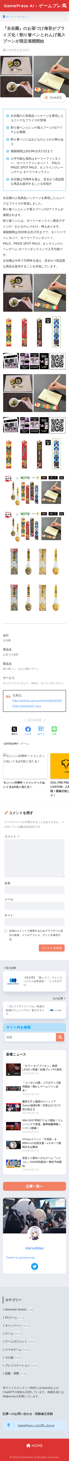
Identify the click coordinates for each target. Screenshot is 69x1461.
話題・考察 (15, 1373)
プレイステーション (21, 1365)
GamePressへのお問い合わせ (36, 1425)
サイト (8, 915)
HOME (37, 1445)
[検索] (60, 1037)
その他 (12, 1357)
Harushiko (34, 1248)
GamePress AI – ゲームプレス (35, 5)
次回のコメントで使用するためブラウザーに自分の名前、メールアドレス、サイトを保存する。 (36, 935)
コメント (12, 836)
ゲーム (25, 743)
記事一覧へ (34, 1186)
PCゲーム (14, 1317)
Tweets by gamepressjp (20, 1257)
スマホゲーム (16, 1349)
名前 (7, 883)
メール (8, 899)
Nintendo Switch (19, 1309)
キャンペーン (17, 1325)
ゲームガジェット (19, 1341)
